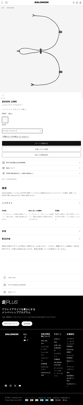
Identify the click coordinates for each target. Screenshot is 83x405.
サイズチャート (57, 355)
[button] (2, 2)
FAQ (55, 342)
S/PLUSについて (10, 324)
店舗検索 (57, 359)
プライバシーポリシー (70, 368)
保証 (68, 372)
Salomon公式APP (45, 374)
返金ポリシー (70, 362)
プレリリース (45, 359)
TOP (3, 7)
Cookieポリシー (71, 385)
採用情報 (44, 364)
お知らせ (57, 339)
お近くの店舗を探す (41, 155)
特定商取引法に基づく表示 (70, 378)
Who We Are (44, 342)
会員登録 (27, 324)
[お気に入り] (6, 3)
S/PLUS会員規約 (70, 351)
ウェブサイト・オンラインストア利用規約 (70, 342)
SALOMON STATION (57, 364)
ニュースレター (45, 353)
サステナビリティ (45, 368)
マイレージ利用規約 (70, 356)
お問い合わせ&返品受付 (57, 347)
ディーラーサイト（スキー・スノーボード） (58, 372)
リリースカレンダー (45, 348)
